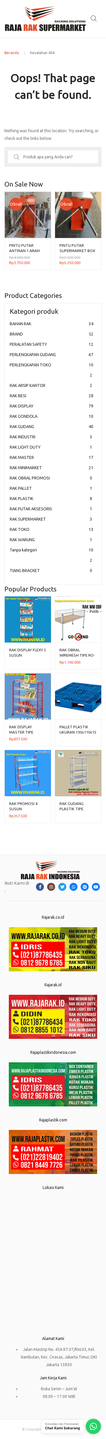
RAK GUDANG (51, 426)
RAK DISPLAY (51, 406)
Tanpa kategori (51, 555)
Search (94, 18)
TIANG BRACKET (51, 570)
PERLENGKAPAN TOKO (51, 370)
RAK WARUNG (51, 539)
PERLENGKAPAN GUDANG (51, 354)
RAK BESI (51, 395)
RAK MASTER (51, 457)
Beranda (11, 53)
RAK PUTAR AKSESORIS (51, 508)
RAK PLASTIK (51, 498)
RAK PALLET (51, 488)
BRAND (51, 334)
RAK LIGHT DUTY (51, 447)
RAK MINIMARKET (51, 467)
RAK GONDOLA (51, 416)
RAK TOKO (51, 529)
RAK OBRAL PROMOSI (51, 478)
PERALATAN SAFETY (51, 344)
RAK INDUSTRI (51, 437)
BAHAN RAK (51, 323)
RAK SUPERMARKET (51, 519)
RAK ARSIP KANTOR (51, 385)
